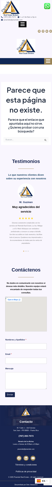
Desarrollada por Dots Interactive (26, 485)
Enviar (10, 394)
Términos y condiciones (26, 465)
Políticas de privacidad (26, 471)
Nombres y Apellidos (15, 340)
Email (8, 354)
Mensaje (9, 368)
